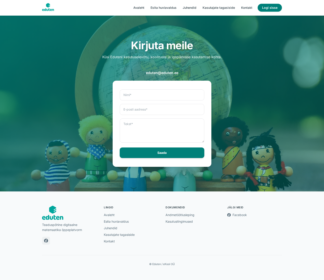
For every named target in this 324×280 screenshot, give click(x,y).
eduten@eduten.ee (162, 73)
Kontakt (246, 7)
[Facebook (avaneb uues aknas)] (46, 241)
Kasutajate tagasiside (219, 7)
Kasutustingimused (179, 221)
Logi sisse (272, 7)
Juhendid (189, 7)
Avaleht (138, 7)
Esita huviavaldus (164, 7)
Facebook (238, 215)
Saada (162, 153)
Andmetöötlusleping (180, 215)
